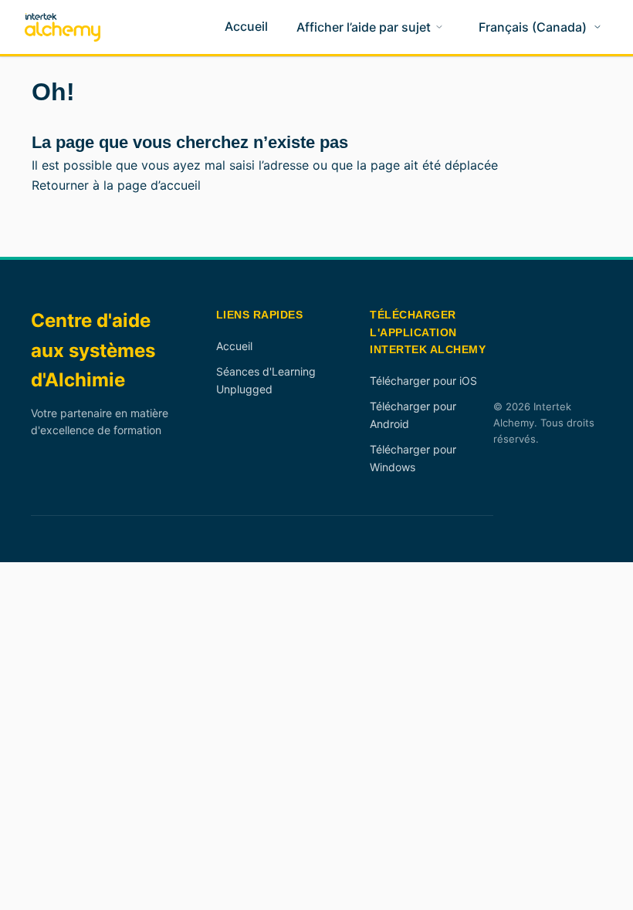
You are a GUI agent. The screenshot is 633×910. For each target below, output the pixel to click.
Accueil (234, 345)
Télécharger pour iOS (423, 380)
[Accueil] (62, 27)
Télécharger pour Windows (413, 458)
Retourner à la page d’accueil (116, 185)
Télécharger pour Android (413, 414)
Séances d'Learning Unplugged (266, 380)
